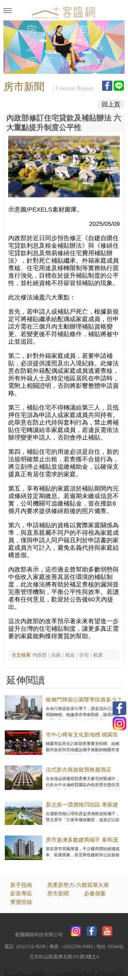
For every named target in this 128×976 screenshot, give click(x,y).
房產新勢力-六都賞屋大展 (78, 885)
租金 (70, 655)
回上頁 (111, 104)
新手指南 (21, 885)
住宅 (84, 655)
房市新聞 (58, 893)
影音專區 (21, 893)
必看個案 (95, 893)
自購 (56, 655)
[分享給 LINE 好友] (119, 86)
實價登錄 (21, 902)
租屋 (98, 655)
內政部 (39, 655)
